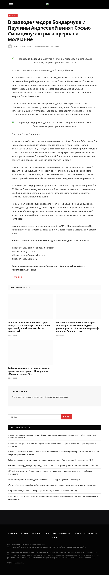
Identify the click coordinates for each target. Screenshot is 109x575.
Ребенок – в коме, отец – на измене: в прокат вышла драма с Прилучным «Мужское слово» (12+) (29, 371)
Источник (17, 277)
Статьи (77, 534)
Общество (50, 534)
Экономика (90, 534)
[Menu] (11, 4)
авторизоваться (60, 397)
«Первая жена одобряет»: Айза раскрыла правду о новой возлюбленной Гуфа (43, 491)
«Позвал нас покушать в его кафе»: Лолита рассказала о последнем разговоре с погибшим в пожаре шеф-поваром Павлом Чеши (77, 326)
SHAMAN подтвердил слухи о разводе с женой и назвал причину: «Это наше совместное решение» (53, 466)
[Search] (99, 4)
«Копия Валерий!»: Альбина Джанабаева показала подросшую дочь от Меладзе (44, 479)
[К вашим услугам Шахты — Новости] (54, 4)
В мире (24, 534)
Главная (12, 534)
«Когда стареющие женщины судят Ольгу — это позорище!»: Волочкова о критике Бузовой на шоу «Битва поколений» (29, 326)
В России (36, 534)
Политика (64, 534)
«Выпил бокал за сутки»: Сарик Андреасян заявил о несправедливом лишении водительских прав (52, 485)
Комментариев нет (41, 46)
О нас (55, 538)
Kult (17, 46)
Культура (12, 15)
